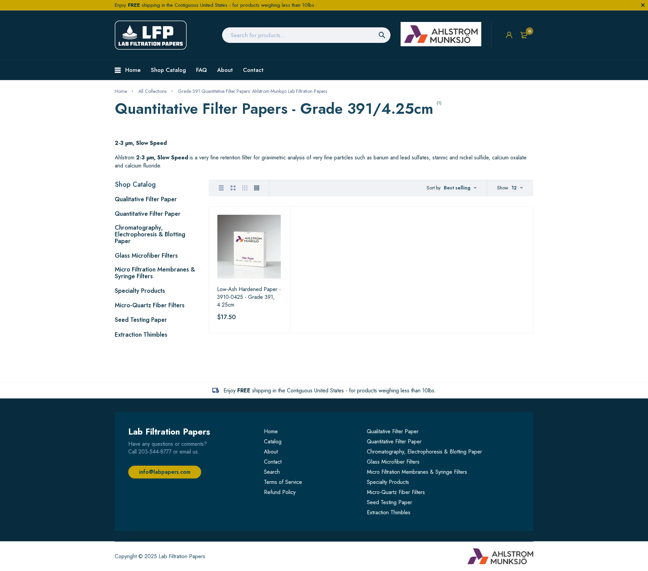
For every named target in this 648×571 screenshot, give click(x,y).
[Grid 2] (233, 187)
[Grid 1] (221, 187)
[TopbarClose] (643, 5)
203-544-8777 (154, 452)
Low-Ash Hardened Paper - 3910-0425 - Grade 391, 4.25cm (249, 297)
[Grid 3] (244, 187)
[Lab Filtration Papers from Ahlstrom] (151, 35)
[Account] (509, 35)
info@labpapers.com (164, 472)
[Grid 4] (256, 187)
